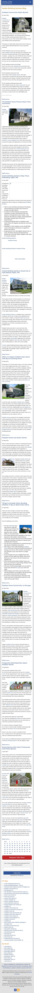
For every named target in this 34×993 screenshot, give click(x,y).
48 (17, 849)
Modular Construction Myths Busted (15, 12)
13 (12, 843)
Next (10, 853)
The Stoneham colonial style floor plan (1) (16, 891)
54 (5, 851)
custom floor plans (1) (10, 898)
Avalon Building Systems (9, 238)
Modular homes (9, 52)
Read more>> (6, 99)
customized (22, 85)
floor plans (17, 718)
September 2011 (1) (9, 959)
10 (5, 843)
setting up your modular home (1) (13, 930)
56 (9, 851)
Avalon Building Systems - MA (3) (13, 885)
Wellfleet (4, 806)
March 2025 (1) (8, 948)
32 (4, 847)
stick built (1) (7, 933)
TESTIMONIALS (7, 968)
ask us (10, 830)
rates (14, 728)
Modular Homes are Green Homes (14, 438)
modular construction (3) (11, 908)
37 (17, 847)
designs (30, 447)
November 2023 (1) (9, 951)
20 (29, 843)
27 (19, 845)
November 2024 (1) (9, 950)
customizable (13, 338)
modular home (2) (9, 911)
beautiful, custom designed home (11, 140)
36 (14, 847)
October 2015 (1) (8, 954)
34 (9, 847)
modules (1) (7, 921)
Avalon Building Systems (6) (12, 883)
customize (12, 525)
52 (27, 849)
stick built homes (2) (9, 935)
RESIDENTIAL (20, 964)
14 (14, 843)
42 (29, 847)
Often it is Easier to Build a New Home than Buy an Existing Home (16, 357)
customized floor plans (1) (11, 903)
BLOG (23, 968)
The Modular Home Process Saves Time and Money (16, 102)
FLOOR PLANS (12, 966)
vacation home (24, 812)
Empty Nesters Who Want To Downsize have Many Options (16, 748)
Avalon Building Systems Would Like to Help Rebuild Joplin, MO (16, 272)
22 (7, 845)
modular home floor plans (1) (12, 914)
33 (7, 847)
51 (24, 849)
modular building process (22, 148)
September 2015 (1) (9, 956)
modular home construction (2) (12, 912)
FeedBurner (20, 875)
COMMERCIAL (11, 964)
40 (25, 847)
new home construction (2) (11, 925)
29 (24, 845)
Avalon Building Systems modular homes (13, 248)
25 (14, 845)
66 (7, 853)
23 (9, 845)
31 (29, 845)
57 (12, 851)
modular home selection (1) (11, 917)
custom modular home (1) (11, 901)
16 (19, 843)
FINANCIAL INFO (27, 966)
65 (5, 853)
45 (10, 849)
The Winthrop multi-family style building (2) (16, 893)
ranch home (5, 797)
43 (5, 849)
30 (27, 845)
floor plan (19, 340)
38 (19, 847)
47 (15, 849)
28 (22, 845)
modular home (21, 402)
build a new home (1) (10, 895)
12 (9, 843)
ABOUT (14, 968)
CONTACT (18, 968)
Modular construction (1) (11, 888)
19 (27, 843)
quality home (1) (8, 927)
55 (7, 851)
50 (22, 849)
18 (24, 843)
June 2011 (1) (7, 961)
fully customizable (20, 259)
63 (27, 851)
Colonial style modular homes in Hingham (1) (17, 887)
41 (27, 847)
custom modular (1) (9, 900)
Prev (5, 841)
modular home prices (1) (11, 916)
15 (17, 843)
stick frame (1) (8, 937)
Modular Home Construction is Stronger (16, 585)
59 (17, 851)
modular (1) (7, 906)
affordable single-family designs (10, 613)
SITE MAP (28, 968)
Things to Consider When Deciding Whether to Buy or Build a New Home (15, 504)
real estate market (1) (10, 929)
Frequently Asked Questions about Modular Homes (14, 664)
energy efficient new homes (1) (12, 904)
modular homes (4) (9, 919)
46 (12, 849)
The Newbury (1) (8, 890)
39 (22, 847)
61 (22, 851)
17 (22, 843)
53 (29, 849)
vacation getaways (12, 615)
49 (19, 849)
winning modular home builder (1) (13, 940)
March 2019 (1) (8, 953)
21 (4, 845)
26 (17, 845)
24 (12, 845)
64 (29, 851)
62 (24, 851)
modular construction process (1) (13, 909)
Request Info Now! (17, 857)
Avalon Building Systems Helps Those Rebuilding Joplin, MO (15, 176)
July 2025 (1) (7, 946)
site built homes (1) (9, 932)
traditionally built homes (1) (12, 938)
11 (7, 843)
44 (7, 849)
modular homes (16, 74)
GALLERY (19, 966)
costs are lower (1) (9, 896)
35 (12, 847)
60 (19, 851)
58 (14, 851)
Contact (4, 345)
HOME (5, 964)
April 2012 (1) (8, 958)
